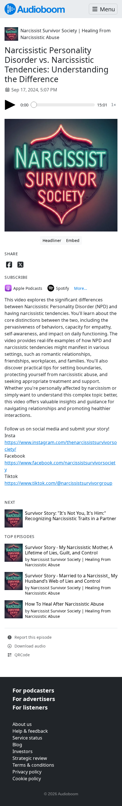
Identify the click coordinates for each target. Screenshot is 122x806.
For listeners (30, 707)
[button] (103, 9)
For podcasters (33, 690)
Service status (27, 738)
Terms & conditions (33, 765)
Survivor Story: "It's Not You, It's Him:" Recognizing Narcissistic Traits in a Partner (70, 516)
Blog (17, 744)
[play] (10, 105)
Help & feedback (30, 731)
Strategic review (29, 758)
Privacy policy (26, 772)
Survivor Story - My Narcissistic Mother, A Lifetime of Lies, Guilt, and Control (69, 550)
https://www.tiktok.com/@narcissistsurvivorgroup (58, 483)
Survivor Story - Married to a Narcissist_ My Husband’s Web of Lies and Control (71, 578)
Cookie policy (26, 778)
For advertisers (33, 699)
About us (22, 724)
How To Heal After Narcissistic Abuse (64, 604)
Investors (22, 751)
